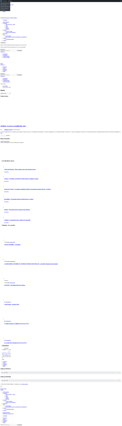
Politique (7, 29)
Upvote (2, 136)
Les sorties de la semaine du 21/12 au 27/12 (15, 342)
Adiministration (6, 56)
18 (3, 355)
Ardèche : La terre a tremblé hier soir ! (13, 126)
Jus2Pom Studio (24, 384)
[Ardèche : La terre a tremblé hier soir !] (61, 111)
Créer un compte (9, 31)
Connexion (5, 53)
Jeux (6, 25)
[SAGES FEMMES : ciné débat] (62, 234)
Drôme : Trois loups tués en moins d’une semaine (17, 209)
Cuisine (7, 27)
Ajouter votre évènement (11, 32)
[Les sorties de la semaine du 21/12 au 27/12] (62, 332)
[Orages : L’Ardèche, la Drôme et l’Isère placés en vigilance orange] (62, 175)
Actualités (5, 20)
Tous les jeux (8, 35)
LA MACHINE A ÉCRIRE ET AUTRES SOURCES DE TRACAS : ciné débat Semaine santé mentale (31, 264)
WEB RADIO (6, 22)
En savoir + (6, 171)
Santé (7, 26)
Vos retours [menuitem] (3, 9)
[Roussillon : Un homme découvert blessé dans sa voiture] (62, 195)
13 (6, 353)
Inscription (5, 55)
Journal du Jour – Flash (10, 24)
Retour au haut (3, 388)
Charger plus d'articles (5, 141)
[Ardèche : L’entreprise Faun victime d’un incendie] (62, 216)
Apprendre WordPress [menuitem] (5, 6)
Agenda (4, 30)
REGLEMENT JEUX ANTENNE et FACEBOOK (16, 37)
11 (3, 353)
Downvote (4, 136)
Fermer (2, 389)
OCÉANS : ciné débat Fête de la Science (14, 285)
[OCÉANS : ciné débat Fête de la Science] (62, 272)
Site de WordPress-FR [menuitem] (5, 3)
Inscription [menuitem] (10, 1)
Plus (1, 133)
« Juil (3, 359)
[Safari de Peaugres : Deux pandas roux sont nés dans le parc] (62, 165)
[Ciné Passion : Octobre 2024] (62, 293)
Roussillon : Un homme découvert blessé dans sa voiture (18, 199)
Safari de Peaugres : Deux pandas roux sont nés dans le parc (20, 169)
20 (6, 355)
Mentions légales (6, 412)
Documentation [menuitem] (4, 4)
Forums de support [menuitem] (4, 8)
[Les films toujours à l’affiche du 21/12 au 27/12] (62, 313)
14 (7, 353)
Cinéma (4, 38)
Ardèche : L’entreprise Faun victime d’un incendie (17, 220)
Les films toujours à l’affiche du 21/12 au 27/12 (16, 323)
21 (7, 355)
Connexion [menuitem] (5, 1)
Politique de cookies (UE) (8, 413)
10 (2, 353)
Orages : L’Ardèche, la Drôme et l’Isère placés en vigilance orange (21, 178)
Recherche (20, 50)
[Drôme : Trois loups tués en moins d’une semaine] (62, 205)
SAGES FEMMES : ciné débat (12, 244)
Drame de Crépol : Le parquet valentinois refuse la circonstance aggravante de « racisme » (27, 189)
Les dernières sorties (10, 39)
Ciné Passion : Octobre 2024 (11, 304)
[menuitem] (1, 1)
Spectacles (5, 33)
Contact (4, 40)
